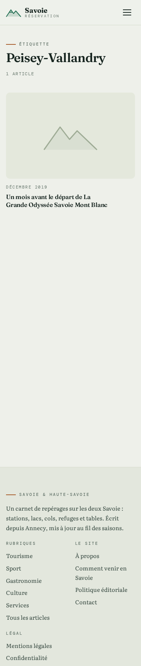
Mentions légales (29, 645)
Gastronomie (24, 580)
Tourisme (19, 555)
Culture (16, 592)
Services (17, 605)
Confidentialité (26, 657)
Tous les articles (28, 617)
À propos (87, 555)
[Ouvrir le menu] (127, 12)
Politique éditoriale (101, 589)
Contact (86, 602)
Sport (13, 568)
